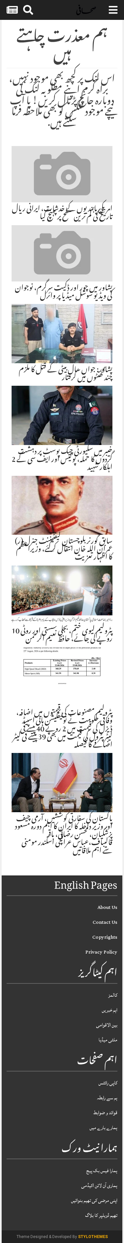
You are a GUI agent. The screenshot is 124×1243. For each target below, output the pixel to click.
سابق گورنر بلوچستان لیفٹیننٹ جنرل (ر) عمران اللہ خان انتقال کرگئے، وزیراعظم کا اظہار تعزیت (63, 550)
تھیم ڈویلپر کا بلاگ (101, 1215)
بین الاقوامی (106, 1025)
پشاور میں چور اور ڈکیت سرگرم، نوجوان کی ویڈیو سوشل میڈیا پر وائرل (63, 292)
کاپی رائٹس (108, 1083)
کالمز (112, 995)
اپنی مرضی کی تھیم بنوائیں (94, 1200)
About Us (107, 907)
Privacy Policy (101, 952)
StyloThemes (93, 1236)
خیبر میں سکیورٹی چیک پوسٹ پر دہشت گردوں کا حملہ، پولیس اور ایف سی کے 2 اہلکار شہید (62, 460)
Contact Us (105, 922)
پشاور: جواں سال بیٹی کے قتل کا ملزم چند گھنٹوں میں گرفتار (65, 374)
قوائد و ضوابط (105, 1113)
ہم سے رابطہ (107, 1098)
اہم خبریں (109, 1010)
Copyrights (104, 937)
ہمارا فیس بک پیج (101, 1170)
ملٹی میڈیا (108, 1040)
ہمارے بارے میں (103, 1127)
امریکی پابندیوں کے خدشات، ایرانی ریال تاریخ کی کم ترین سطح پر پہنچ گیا (62, 213)
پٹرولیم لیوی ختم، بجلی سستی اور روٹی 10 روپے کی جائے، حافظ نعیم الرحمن (62, 635)
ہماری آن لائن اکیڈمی (99, 1185)
